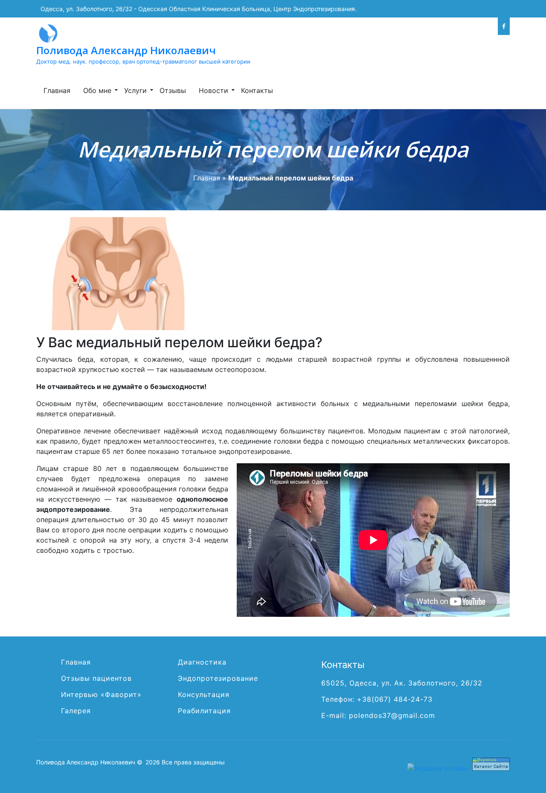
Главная (57, 90)
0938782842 (434, 26)
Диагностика (202, 662)
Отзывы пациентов (96, 678)
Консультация (203, 694)
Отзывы (173, 90)
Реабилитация (204, 710)
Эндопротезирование (218, 678)
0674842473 (477, 26)
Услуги (135, 90)
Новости (213, 90)
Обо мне (97, 90)
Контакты (257, 90)
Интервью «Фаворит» (101, 694)
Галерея (76, 710)
